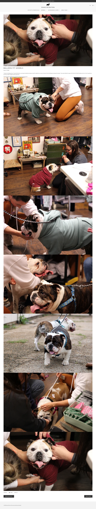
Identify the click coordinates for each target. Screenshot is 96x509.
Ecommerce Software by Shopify (16, 505)
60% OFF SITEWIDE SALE (48, 1)
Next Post (88, 496)
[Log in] (90, 5)
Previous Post (8, 496)
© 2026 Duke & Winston (7, 505)
